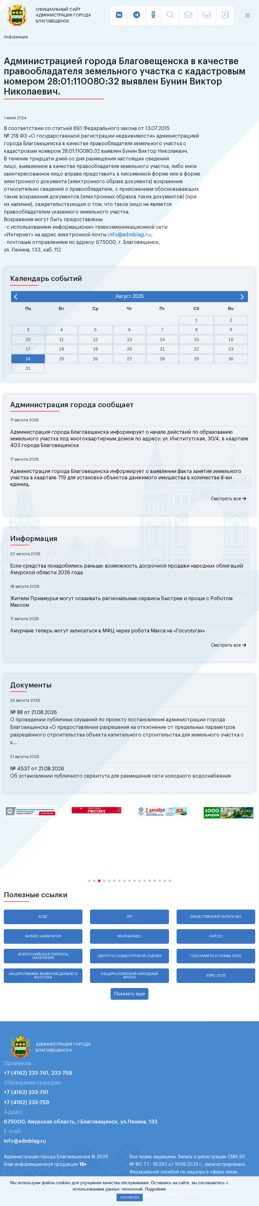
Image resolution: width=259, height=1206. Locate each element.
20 (129, 348)
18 (61, 348)
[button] (89, 881)
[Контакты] (225, 15)
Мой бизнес (129, 936)
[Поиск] (170, 15)
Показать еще (129, 994)
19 (95, 348)
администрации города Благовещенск (63, 15)
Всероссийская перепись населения (43, 956)
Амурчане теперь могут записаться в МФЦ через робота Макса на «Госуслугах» (107, 630)
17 (28, 348)
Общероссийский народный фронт (129, 975)
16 (230, 339)
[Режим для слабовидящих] (207, 15)
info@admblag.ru (129, 234)
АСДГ (43, 916)
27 (129, 358)
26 (95, 358)
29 (196, 358)
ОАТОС (215, 936)
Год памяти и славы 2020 (215, 956)
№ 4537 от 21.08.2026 (37, 768)
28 (162, 358)
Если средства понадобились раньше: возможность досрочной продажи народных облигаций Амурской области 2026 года (126, 569)
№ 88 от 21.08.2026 (33, 712)
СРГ (129, 916)
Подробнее (155, 1189)
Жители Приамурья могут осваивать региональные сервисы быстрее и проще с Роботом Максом (121, 602)
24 (28, 358)
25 (61, 358)
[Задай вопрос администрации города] (188, 15)
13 (129, 339)
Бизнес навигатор (43, 936)
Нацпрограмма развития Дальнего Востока (43, 975)
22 (196, 348)
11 (61, 339)
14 (162, 339)
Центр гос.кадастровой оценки (129, 956)
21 (162, 348)
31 (28, 368)
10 (28, 339)
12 (95, 339)
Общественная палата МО (216, 916)
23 (230, 348)
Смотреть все (226, 499)
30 (230, 358)
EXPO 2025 (216, 975)
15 (196, 339)
